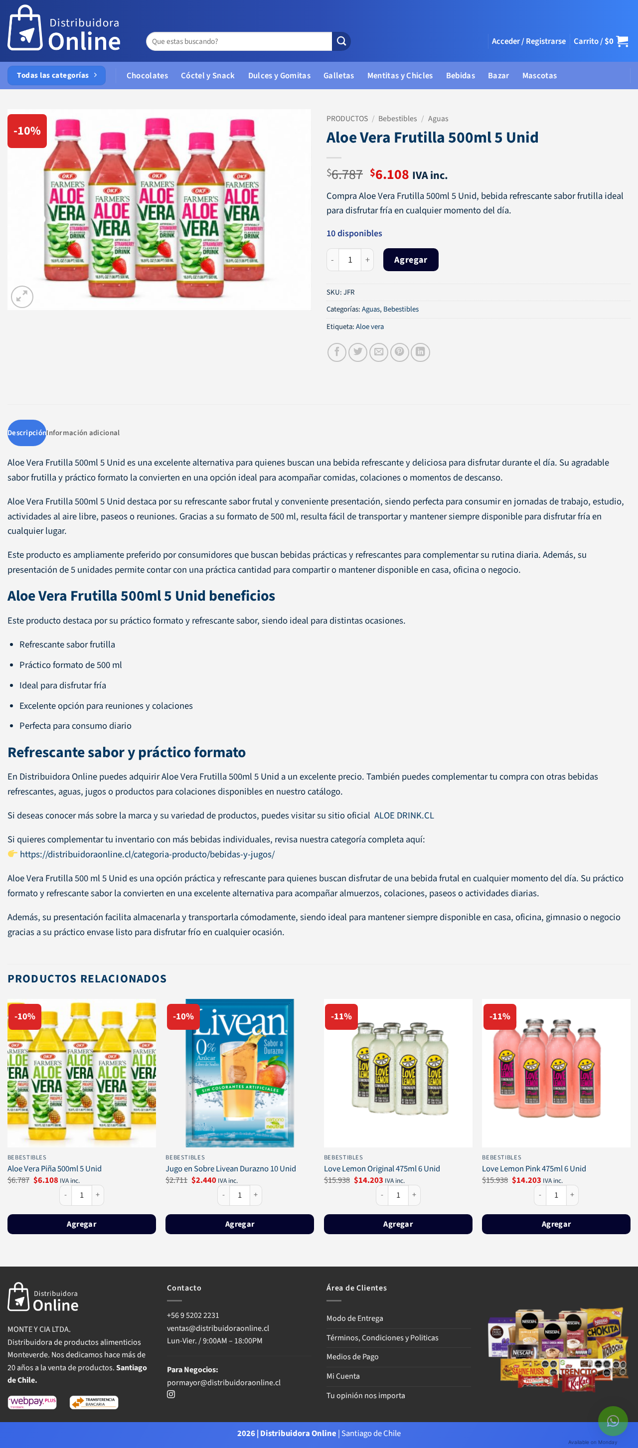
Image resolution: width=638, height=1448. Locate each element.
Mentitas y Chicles (400, 76)
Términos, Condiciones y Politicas (382, 1337)
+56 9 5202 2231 (193, 1315)
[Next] (630, 1132)
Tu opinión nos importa (365, 1395)
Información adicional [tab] (83, 433)
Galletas (338, 76)
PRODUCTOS (347, 118)
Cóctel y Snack (208, 76)
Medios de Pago (352, 1356)
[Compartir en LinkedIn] (420, 352)
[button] (529, 41)
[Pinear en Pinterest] (399, 352)
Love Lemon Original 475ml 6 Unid (382, 1169)
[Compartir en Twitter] (357, 352)
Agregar (410, 260)
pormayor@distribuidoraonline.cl (224, 1382)
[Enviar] (341, 41)
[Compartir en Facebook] (336, 352)
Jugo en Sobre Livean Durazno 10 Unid (230, 1169)
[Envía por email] (378, 352)
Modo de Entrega (354, 1318)
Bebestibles (397, 118)
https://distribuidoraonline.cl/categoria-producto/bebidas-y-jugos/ (146, 854)
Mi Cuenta (343, 1376)
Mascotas (539, 76)
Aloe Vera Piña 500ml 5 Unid (54, 1169)
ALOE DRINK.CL (404, 815)
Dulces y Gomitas (279, 76)
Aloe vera (370, 327)
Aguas (438, 118)
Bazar (498, 76)
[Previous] (7, 1132)
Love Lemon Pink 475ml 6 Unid (534, 1169)
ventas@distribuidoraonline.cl (219, 1328)
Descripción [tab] (26, 433)
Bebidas (460, 76)
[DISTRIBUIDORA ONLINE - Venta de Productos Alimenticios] (64, 31)
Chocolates (147, 76)
